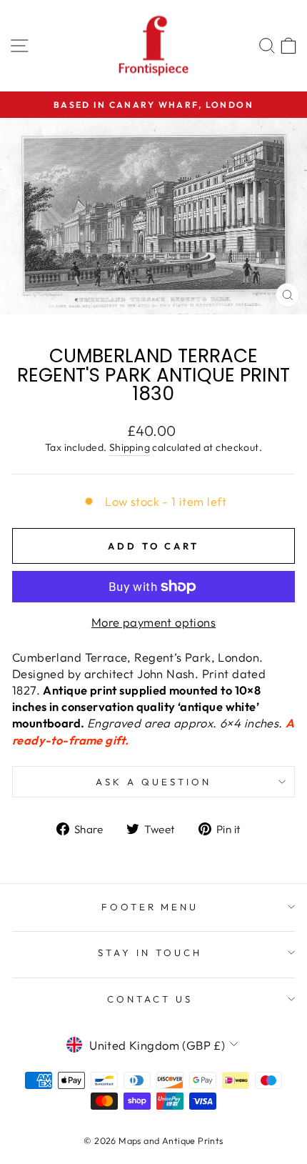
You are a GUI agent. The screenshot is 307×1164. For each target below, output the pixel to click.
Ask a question (153, 781)
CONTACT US (150, 999)
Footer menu (150, 906)
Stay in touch (150, 952)
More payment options (153, 622)
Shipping (129, 447)
